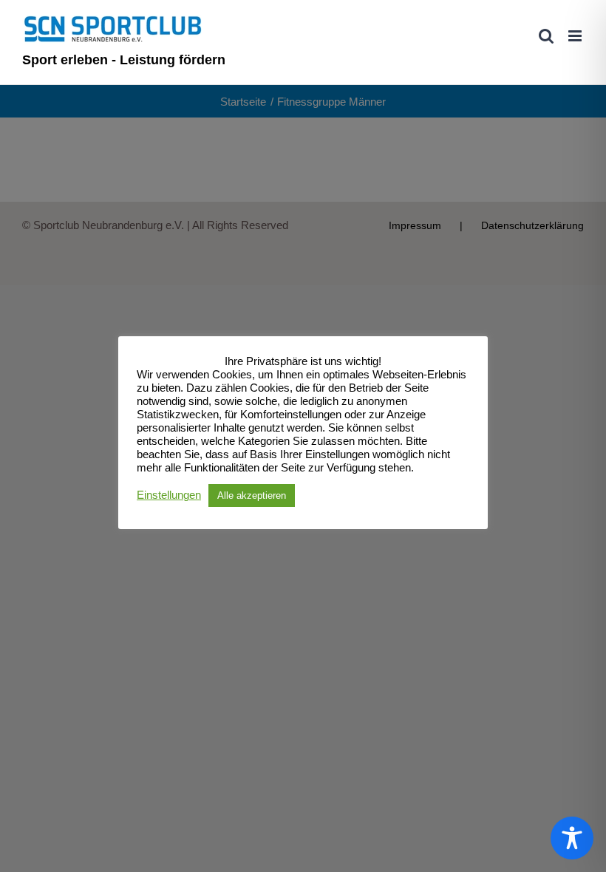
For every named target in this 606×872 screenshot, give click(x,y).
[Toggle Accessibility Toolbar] (572, 838)
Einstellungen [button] (169, 495)
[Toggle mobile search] (546, 36)
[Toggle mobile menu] (576, 36)
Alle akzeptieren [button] (251, 495)
